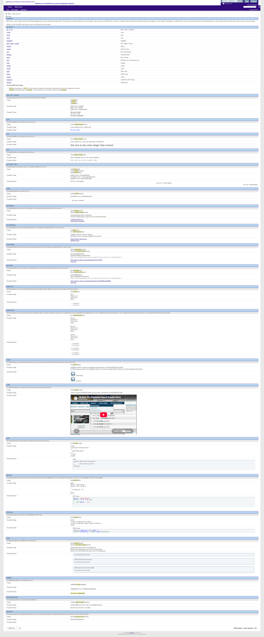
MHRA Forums (75, 240)
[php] (8, 71)
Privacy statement (248, 628)
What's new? (18, 7)
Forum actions (14, 9)
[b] (7, 29)
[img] (8, 63)
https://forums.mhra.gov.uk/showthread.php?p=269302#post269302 (91, 281)
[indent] (9, 46)
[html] (8, 74)
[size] (8, 35)
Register (253, 1)
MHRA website (238, 628)
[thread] (9, 54)
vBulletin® (131, 632)
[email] (9, 49)
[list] (8, 60)
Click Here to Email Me (77, 221)
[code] (8, 68)
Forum (10, 7)
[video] (9, 66)
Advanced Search (253, 9)
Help (246, 1)
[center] (16, 43)
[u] (12, 29)
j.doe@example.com (77, 219)
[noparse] (9, 79)
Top (255, 628)
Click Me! (73, 261)
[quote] (9, 77)
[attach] (9, 82)
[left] (8, 43)
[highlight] (9, 41)
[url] (8, 52)
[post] (8, 57)
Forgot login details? (252, 4)
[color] (8, 32)
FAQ (8, 9)
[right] (12, 43)
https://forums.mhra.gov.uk (79, 239)
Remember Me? (228, 3)
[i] (9, 29)
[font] (8, 38)
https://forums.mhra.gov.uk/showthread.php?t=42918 (86, 260)
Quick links (23, 9)
